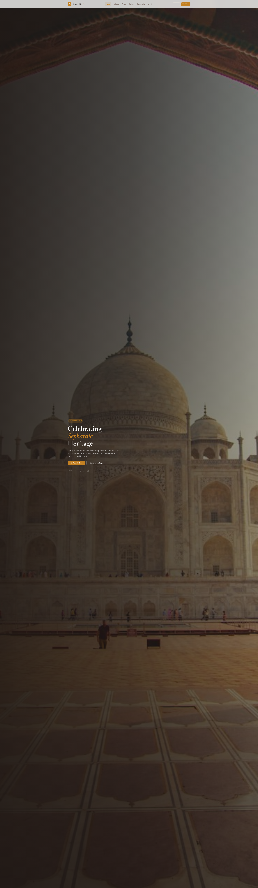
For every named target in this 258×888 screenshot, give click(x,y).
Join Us (176, 4)
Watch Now (185, 4)
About (150, 4)
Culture (131, 4)
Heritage (116, 4)
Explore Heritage (96, 463)
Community (141, 4)
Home (108, 4)
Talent (124, 4)
